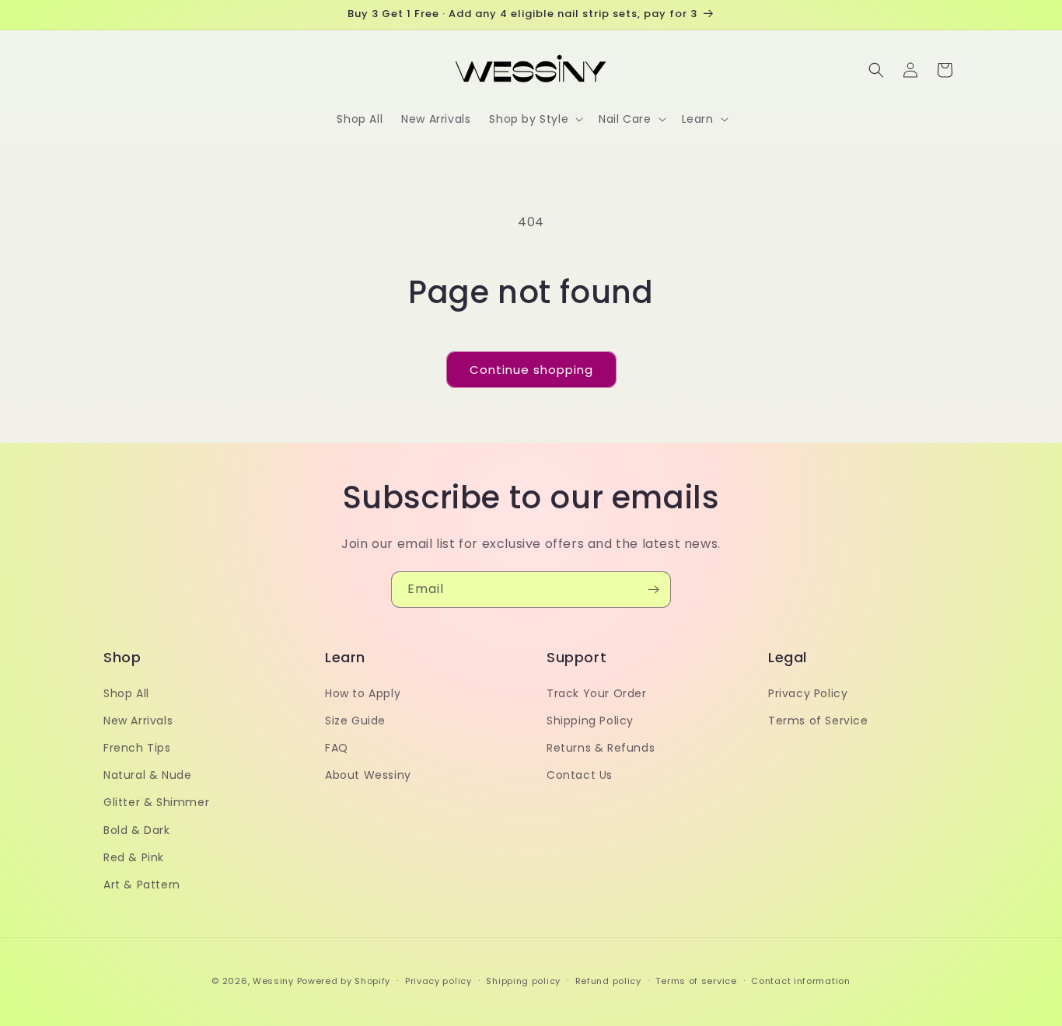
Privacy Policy (807, 692)
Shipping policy (523, 980)
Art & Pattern (141, 884)
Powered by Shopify (344, 981)
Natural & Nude (147, 775)
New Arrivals (138, 720)
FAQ (336, 747)
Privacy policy (438, 980)
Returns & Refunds (601, 747)
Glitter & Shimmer (156, 802)
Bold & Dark (136, 829)
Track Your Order (597, 692)
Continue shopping (531, 369)
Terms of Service (818, 720)
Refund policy (608, 980)
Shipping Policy (590, 720)
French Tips (137, 747)
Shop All (126, 692)
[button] (534, 119)
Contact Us (580, 775)
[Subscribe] (653, 589)
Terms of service (695, 980)
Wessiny (273, 981)
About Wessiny (368, 775)
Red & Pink (133, 856)
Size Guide (355, 720)
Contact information (800, 980)
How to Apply (362, 692)
